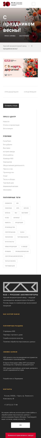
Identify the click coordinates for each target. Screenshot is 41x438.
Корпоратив (7, 162)
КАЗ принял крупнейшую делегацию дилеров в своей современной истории (20, 369)
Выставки (6, 148)
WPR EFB (26, 208)
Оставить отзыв (11, 106)
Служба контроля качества (13, 338)
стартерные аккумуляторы (14, 256)
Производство (8, 172)
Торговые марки (22, 237)
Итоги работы (8, 155)
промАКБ (8, 251)
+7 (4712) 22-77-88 (11, 405)
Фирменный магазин (10, 186)
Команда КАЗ (8, 158)
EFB (17, 203)
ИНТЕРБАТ (16, 217)
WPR (17, 208)
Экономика (7, 190)
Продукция (19, 222)
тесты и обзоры (10, 261)
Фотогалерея (8, 129)
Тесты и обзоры (9, 179)
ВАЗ (16, 213)
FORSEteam (8, 208)
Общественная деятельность (13, 165)
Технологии (9, 237)
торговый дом (10, 266)
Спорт (5, 176)
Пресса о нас (8, 169)
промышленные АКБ (22, 251)
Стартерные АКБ (10, 232)
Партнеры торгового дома (12, 335)
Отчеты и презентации (11, 125)
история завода (9, 152)
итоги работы (9, 241)
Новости (6, 122)
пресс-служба (10, 35)
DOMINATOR (8, 203)
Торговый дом (8, 183)
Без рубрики (24, 35)
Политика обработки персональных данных (19, 342)
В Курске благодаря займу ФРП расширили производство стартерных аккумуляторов (19, 364)
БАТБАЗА (7, 213)
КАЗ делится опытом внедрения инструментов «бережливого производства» (20, 358)
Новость (8, 222)
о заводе (24, 246)
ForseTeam (7, 141)
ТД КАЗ (22, 232)
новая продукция (11, 246)
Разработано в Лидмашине (13, 379)
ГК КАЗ (7, 217)
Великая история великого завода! (20, 435)
